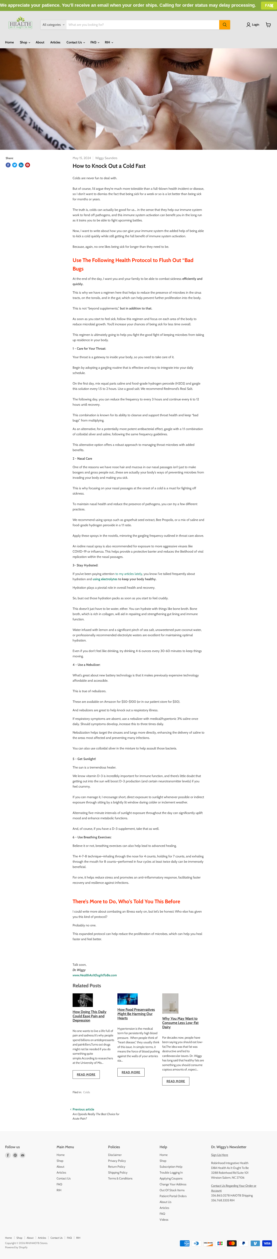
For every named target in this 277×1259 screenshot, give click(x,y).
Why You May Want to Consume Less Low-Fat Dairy (180, 1022)
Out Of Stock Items (172, 1190)
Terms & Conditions (120, 1178)
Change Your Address (173, 1184)
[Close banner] (271, 5)
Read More (86, 1074)
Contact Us (75, 42)
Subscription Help (171, 1166)
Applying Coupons (171, 1178)
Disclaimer (115, 1155)
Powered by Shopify (16, 1247)
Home (9, 42)
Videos (164, 1219)
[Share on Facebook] (8, 165)
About (40, 42)
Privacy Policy (117, 1161)
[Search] (224, 24)
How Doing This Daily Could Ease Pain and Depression (89, 1016)
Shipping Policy (118, 1172)
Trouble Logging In (171, 1172)
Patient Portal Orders (173, 1196)
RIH (108, 42)
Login (255, 24)
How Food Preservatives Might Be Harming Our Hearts (136, 1013)
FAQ (93, 42)
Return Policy (116, 1166)
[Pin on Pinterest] (27, 165)
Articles (55, 42)
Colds (86, 1092)
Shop (24, 42)
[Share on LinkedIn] (21, 165)
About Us (165, 1202)
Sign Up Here (219, 1155)
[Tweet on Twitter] (14, 165)
